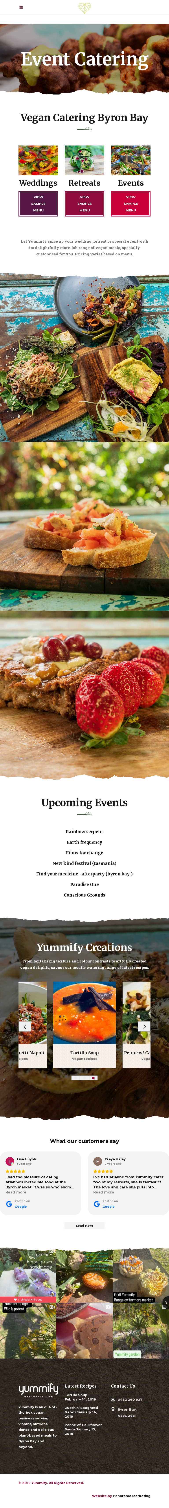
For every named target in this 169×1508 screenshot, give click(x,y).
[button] (75, 1077)
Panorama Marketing (132, 1496)
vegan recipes (84, 1059)
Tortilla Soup (76, 1395)
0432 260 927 (130, 1399)
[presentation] (24, 1026)
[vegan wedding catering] (84, 526)
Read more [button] (16, 1192)
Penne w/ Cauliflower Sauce (84, 1052)
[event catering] (84, 357)
